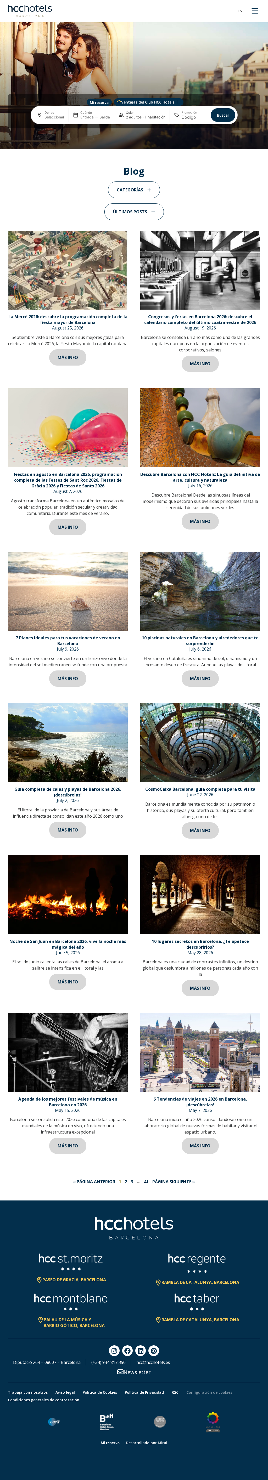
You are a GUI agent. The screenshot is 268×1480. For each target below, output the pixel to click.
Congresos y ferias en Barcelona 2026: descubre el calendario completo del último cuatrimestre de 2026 (200, 319)
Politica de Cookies (100, 1392)
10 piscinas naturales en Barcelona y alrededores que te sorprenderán (200, 640)
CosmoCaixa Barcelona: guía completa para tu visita (200, 789)
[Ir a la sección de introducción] (134, 142)
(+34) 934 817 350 (108, 1362)
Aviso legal (65, 1392)
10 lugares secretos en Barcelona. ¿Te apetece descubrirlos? (200, 944)
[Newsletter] (120, 1372)
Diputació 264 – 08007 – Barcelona (47, 1362)
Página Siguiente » (173, 1182)
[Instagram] (114, 1350)
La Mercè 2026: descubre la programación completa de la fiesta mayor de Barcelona (67, 319)
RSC (175, 1392)
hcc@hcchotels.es (153, 1362)
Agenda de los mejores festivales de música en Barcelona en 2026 (67, 1102)
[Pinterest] (153, 1350)
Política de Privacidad (144, 1392)
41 (146, 1182)
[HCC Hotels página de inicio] (30, 11)
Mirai (162, 1442)
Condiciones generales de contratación (43, 1399)
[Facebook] (127, 1350)
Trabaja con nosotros (28, 1392)
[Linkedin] (140, 1350)
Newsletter (137, 1372)
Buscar (223, 115)
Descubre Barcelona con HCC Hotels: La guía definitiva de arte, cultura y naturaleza (200, 477)
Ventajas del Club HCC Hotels (147, 102)
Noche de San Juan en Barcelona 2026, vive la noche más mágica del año (67, 944)
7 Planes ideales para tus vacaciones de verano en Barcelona (68, 640)
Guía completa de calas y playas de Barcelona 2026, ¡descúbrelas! (67, 792)
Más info (68, 357)
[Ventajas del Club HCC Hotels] (119, 102)
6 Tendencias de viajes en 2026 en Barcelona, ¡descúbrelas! (200, 1102)
